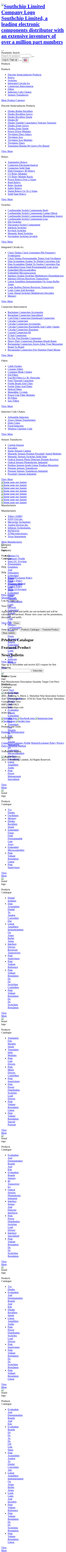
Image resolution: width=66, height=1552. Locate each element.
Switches (12, 80)
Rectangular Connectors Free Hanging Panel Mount (34, 349)
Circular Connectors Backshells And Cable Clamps (33, 326)
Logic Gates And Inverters (21, 290)
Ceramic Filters (15, 369)
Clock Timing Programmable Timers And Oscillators (34, 258)
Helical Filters (15, 389)
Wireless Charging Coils (20, 428)
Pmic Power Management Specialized (14, 775)
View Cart (6, 623)
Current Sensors (16, 445)
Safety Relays (15, 188)
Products (6, 732)
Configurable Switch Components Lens (28, 219)
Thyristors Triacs (16, 143)
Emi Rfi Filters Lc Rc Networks (24, 377)
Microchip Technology (19, 522)
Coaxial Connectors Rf (19, 332)
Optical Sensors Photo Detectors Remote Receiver (33, 459)
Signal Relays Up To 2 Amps (22, 191)
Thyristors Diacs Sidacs (20, 134)
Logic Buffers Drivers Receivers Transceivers (31, 287)
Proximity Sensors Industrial (22, 474)
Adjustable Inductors (18, 417)
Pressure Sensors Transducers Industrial (28, 471)
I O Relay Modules (17, 173)
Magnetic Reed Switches (20, 233)
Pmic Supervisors (14, 866)
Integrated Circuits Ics (19, 83)
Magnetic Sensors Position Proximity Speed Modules (34, 453)
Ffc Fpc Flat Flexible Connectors (24, 338)
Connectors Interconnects (20, 86)
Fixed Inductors (16, 425)
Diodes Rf (13, 119)
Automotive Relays (17, 162)
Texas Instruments (17, 536)
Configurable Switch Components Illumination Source (35, 216)
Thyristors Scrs (15, 137)
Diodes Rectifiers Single (20, 117)
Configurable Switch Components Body (28, 210)
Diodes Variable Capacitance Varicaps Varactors (32, 122)
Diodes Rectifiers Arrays (20, 114)
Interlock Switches (17, 227)
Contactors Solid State (19, 168)
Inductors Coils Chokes (19, 92)
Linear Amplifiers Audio (13, 765)
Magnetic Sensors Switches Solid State (27, 456)
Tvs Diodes (11, 811)
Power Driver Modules (19, 131)
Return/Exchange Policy (20, 577)
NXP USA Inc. (15, 519)
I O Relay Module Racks (20, 176)
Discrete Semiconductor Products (24, 74)
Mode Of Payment (17, 589)
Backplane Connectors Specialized (25, 315)
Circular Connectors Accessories (24, 323)
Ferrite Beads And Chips (20, 383)
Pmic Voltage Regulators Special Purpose (13, 1119)
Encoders (12, 448)
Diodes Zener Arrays (18, 125)
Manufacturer (17, 732)
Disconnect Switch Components (24, 224)
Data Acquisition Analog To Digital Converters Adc (34, 261)
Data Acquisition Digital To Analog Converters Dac (34, 264)
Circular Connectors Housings (23, 329)
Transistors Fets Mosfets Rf (13, 728)
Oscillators (13, 815)
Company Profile (16, 558)
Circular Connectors (18, 321)
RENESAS (13, 530)
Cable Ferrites (15, 366)
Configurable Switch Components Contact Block (32, 213)
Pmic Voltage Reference (13, 964)
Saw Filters (13, 400)
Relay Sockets (15, 185)
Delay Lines (14, 423)
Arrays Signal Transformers (22, 420)
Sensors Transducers (18, 94)
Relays (11, 77)
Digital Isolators (12, 899)
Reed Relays (14, 182)
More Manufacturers (11, 542)
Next (11, 690)
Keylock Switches (17, 230)
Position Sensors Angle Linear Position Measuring (33, 465)
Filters (11, 89)
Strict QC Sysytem (17, 561)
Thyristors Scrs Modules (20, 140)
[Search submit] (33, 56)
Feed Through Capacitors (20, 380)
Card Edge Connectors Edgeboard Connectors (31, 318)
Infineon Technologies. (19, 527)
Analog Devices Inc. (18, 525)
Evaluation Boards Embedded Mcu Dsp (13, 716)
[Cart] (20, 60)
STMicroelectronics (18, 533)
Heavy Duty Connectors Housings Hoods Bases (32, 341)
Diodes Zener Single (18, 128)
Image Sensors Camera (19, 450)
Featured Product (51, 629)
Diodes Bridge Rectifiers (20, 111)
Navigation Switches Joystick (22, 236)
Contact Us (13, 555)
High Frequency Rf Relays (21, 170)
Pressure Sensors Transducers (22, 468)
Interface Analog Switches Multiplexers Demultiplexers (36, 275)
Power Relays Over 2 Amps (22, 179)
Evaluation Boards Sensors (13, 1175)
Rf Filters (12, 398)
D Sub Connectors (17, 335)
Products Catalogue (30, 629)
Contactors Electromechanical (23, 165)
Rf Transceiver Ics (13, 1184)
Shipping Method (16, 583)
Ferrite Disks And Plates (20, 386)
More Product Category (13, 100)
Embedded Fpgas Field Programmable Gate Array (33, 267)
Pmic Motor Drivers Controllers (13, 1071)
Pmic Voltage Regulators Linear (13, 857)
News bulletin (9, 633)
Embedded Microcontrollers (22, 270)
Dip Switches (14, 221)
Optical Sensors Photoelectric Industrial (27, 462)
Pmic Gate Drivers (11, 1061)
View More (7, 151)
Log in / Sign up (10, 60)
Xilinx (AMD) (15, 516)
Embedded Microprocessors (22, 272)
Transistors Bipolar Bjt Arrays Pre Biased (28, 145)
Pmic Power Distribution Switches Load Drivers (14, 1091)
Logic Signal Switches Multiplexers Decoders (31, 293)
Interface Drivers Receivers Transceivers (28, 278)
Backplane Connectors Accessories (25, 312)
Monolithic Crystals (18, 392)
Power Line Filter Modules (21, 395)
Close (16, 623)
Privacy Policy (15, 580)
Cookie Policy (15, 586)
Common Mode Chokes (20, 372)
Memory (12, 296)
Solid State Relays (17, 194)
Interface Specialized (13, 1234)
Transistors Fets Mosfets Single (13, 1042)
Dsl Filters (13, 374)
